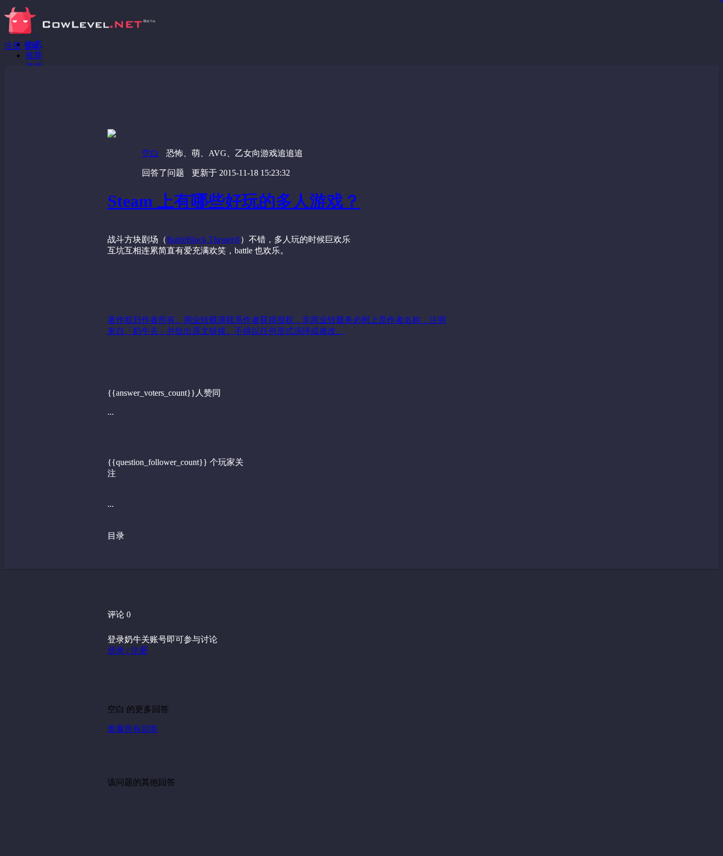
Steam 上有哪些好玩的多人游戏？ (233, 201)
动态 (33, 44)
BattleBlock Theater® (203, 239)
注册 (12, 45)
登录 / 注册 (127, 650)
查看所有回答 (132, 728)
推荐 (33, 55)
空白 (150, 153)
